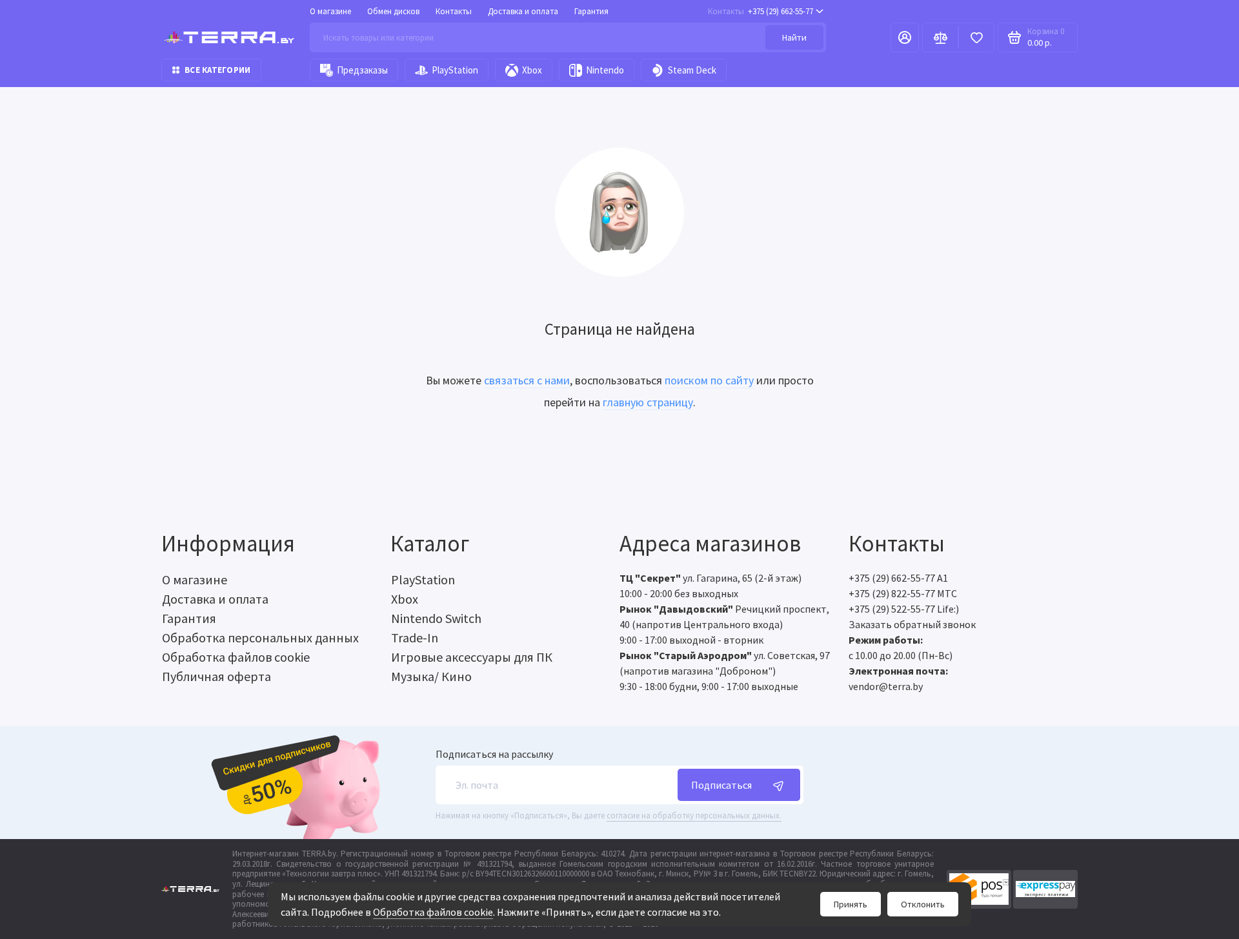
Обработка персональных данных (260, 637)
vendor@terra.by (886, 686)
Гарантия (591, 11)
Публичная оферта (216, 676)
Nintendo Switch (436, 618)
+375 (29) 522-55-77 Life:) (904, 608)
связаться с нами (527, 380)
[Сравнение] (940, 37)
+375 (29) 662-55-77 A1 (898, 577)
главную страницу (648, 402)
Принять (850, 904)
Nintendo (605, 70)
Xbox (532, 70)
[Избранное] (976, 37)
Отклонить (923, 904)
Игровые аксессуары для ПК (471, 657)
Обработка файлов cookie (433, 911)
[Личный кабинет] (905, 37)
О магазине (330, 11)
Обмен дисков (393, 11)
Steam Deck (692, 70)
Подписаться (721, 784)
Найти (794, 37)
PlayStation (455, 70)
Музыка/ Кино (431, 676)
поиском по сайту (709, 380)
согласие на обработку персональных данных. (694, 815)
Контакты (454, 11)
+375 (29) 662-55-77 (760, 11)
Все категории (217, 69)
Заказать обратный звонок (912, 624)
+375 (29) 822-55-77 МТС (903, 593)
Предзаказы (362, 70)
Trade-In (414, 637)
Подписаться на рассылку (494, 754)
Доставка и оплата (523, 11)
